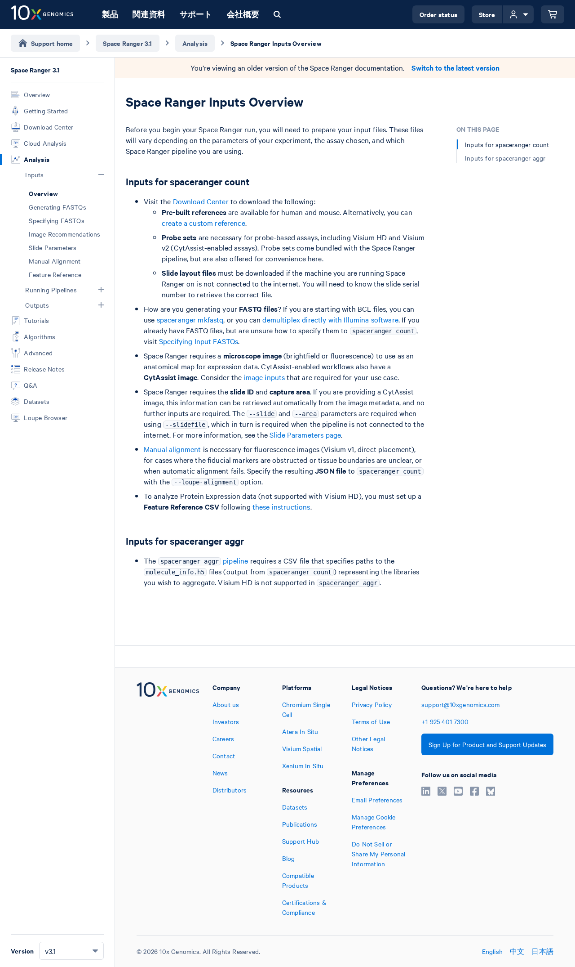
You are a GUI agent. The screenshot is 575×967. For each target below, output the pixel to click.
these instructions (281, 506)
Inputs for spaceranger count (507, 144)
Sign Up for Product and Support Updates (487, 744)
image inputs (264, 377)
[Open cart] (552, 14)
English (492, 951)
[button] (101, 174)
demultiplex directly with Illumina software (330, 319)
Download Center (201, 201)
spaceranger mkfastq (190, 319)
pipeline (204, 560)
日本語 (542, 951)
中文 (517, 951)
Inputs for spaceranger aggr (505, 157)
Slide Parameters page (305, 434)
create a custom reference (203, 223)
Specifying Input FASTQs (198, 341)
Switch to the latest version (455, 67)
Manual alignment (172, 449)
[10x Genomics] (168, 799)
